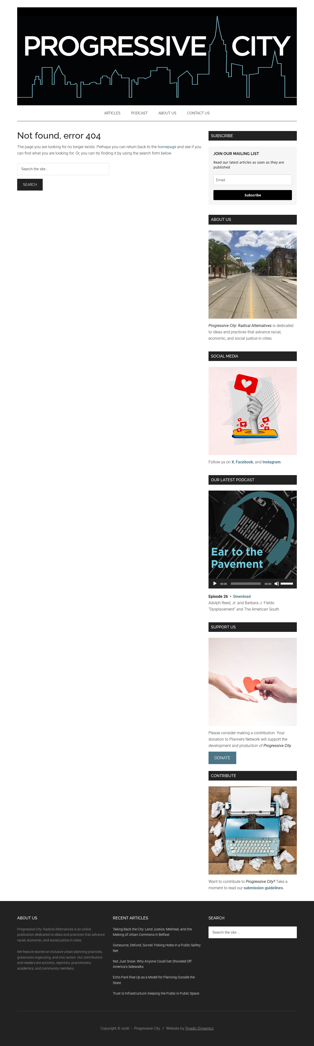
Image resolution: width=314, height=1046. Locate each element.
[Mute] (276, 583)
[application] (253, 584)
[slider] (287, 583)
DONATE (222, 758)
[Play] (214, 583)
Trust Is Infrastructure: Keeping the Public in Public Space (156, 993)
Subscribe (253, 195)
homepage (167, 146)
